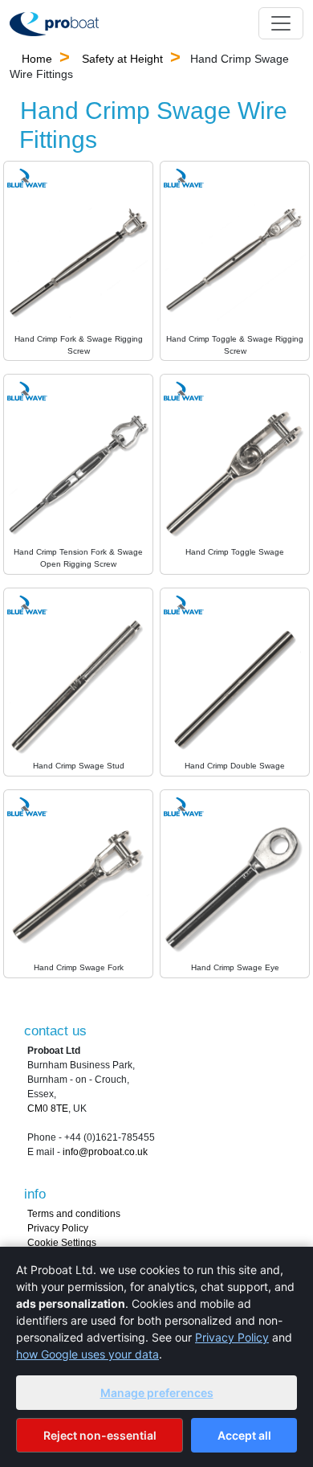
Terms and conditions (73, 1213)
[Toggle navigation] (280, 23)
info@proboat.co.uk (105, 1152)
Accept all (244, 1435)
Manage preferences (156, 1392)
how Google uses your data (87, 1354)
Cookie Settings (61, 1242)
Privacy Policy (57, 1228)
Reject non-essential (99, 1435)
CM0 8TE (47, 1108)
